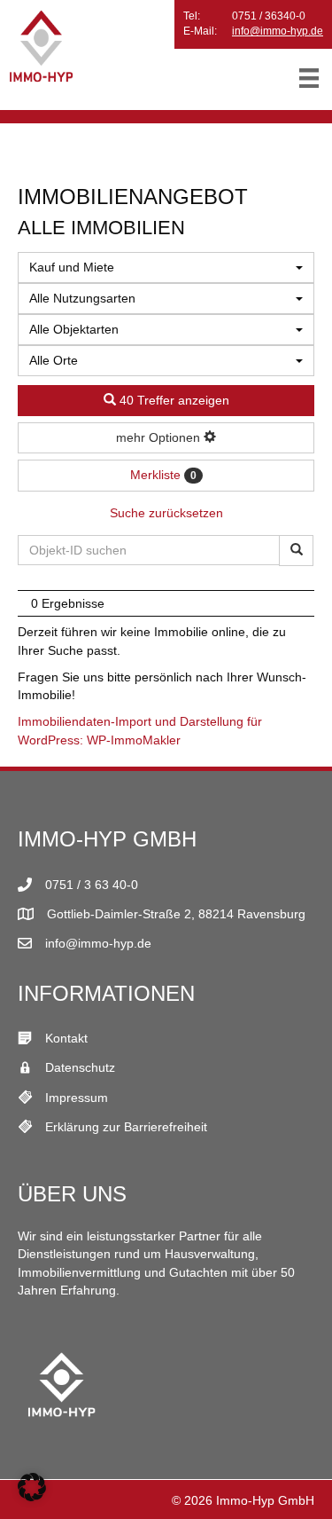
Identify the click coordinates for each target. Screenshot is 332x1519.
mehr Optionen (160, 437)
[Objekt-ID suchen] (296, 550)
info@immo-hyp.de (277, 31)
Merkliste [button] (163, 475)
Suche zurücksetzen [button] (166, 513)
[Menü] (309, 78)
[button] (32, 1487)
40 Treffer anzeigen (172, 400)
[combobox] (166, 267)
